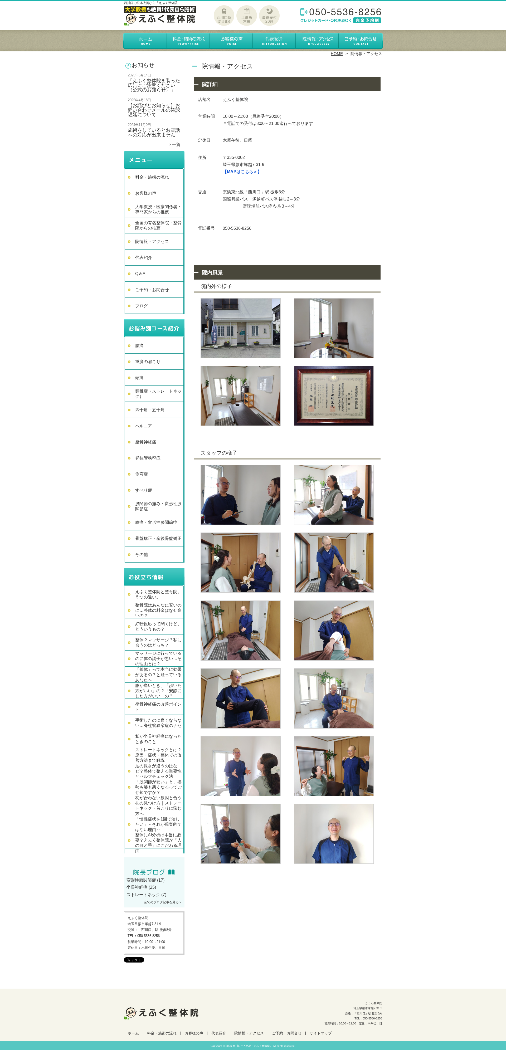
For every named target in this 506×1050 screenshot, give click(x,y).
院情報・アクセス (317, 41)
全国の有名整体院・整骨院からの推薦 (158, 225)
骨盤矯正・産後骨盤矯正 (158, 538)
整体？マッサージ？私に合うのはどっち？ (158, 642)
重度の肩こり (147, 361)
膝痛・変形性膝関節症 (156, 522)
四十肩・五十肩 (150, 410)
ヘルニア (143, 426)
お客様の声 (231, 41)
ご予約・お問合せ (360, 41)
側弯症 (141, 474)
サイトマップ (321, 1033)
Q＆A (140, 273)
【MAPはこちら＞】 (242, 171)
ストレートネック (143, 894)
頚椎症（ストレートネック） (158, 394)
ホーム (145, 41)
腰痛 (139, 345)
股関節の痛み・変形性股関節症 (158, 506)
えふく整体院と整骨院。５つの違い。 (158, 594)
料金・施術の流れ (188, 41)
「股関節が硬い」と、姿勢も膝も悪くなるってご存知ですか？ (158, 787)
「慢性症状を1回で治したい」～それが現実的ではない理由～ (158, 824)
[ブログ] (154, 874)
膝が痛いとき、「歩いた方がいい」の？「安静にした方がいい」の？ (158, 690)
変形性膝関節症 (141, 880)
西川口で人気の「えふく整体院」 (252, 1045)
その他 (141, 554)
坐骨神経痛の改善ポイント (158, 707)
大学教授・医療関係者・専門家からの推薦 (158, 209)
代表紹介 (274, 41)
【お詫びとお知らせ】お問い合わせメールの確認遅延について (154, 110)
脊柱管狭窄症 (147, 458)
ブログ (141, 306)
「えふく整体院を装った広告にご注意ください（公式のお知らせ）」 (154, 85)
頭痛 (139, 377)
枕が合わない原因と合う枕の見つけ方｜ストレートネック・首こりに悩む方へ (158, 805)
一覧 (176, 144)
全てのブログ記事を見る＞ (163, 902)
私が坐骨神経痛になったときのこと (158, 739)
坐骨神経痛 (145, 442)
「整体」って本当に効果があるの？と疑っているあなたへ (158, 674)
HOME (337, 53)
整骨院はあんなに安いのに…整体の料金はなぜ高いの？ (158, 610)
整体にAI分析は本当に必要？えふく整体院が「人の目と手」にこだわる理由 (158, 843)
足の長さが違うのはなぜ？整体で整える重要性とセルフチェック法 (158, 771)
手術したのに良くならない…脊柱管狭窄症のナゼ (158, 723)
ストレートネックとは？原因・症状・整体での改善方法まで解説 (158, 755)
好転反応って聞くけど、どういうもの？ (158, 626)
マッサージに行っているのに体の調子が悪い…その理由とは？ (158, 658)
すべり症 (143, 490)
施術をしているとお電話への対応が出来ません (154, 133)
